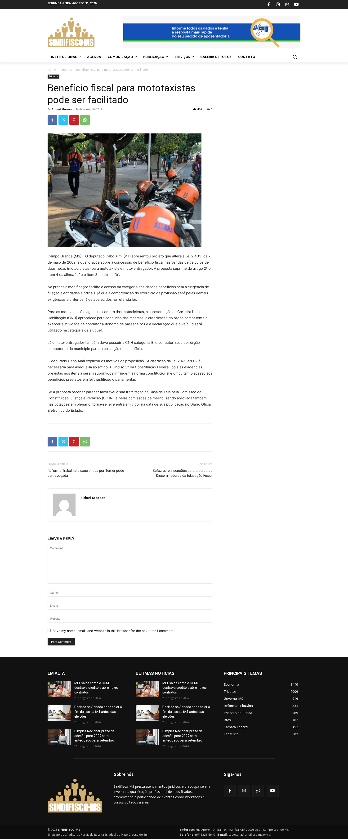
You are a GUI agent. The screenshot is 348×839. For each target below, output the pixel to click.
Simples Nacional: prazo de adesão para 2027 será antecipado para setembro (94, 735)
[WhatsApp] (287, 5)
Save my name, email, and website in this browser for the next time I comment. (113, 631)
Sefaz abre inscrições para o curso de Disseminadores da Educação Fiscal (182, 473)
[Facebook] (268, 5)
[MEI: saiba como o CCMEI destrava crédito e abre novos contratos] (59, 689)
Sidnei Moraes (62, 109)
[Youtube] (296, 5)
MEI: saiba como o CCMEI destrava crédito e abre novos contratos (96, 687)
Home (52, 70)
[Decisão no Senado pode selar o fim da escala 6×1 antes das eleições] (59, 713)
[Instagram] (278, 5)
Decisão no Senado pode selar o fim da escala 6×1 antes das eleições (98, 711)
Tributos (66, 70)
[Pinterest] (74, 120)
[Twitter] (63, 120)
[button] (294, 56)
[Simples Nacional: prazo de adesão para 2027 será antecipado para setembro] (59, 737)
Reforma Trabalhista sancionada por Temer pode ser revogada (86, 473)
